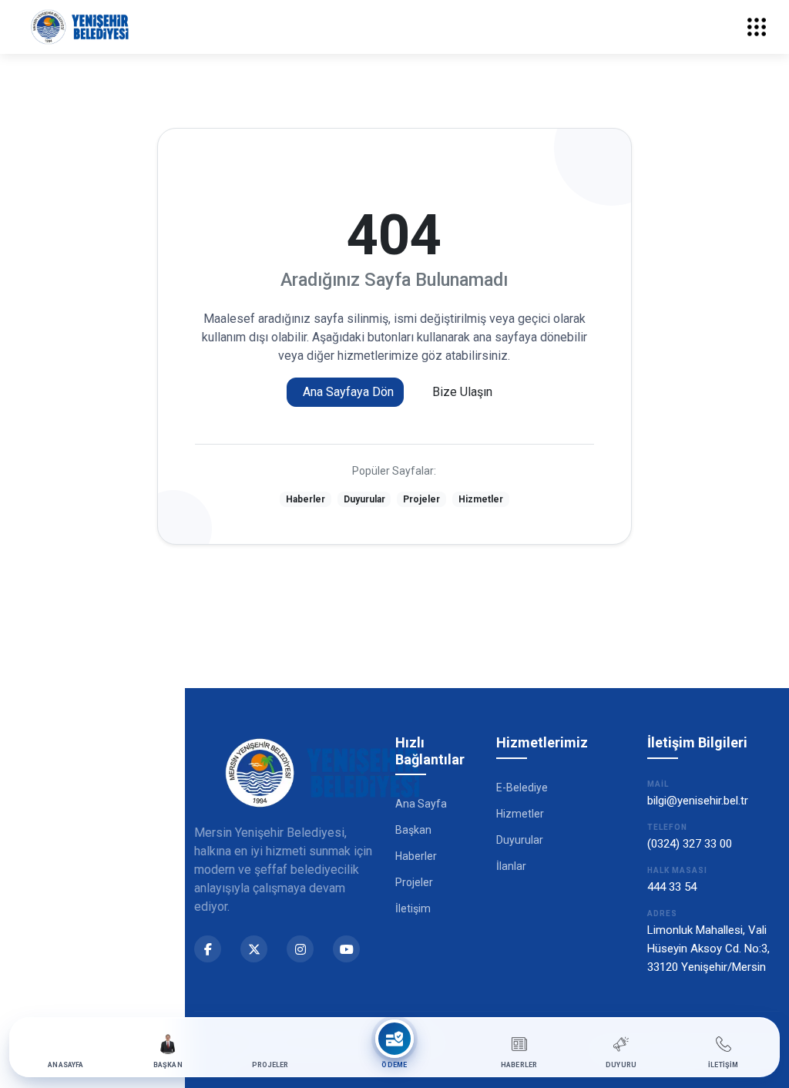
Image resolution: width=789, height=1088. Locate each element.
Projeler (421, 499)
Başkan (413, 830)
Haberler (305, 499)
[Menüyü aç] (757, 27)
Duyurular (364, 499)
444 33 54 (672, 887)
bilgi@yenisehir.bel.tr (697, 801)
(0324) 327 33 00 (689, 844)
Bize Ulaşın (462, 391)
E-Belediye (522, 787)
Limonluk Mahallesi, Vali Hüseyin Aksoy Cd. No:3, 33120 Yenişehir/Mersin (708, 948)
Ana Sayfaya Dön (348, 391)
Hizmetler (480, 499)
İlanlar (511, 866)
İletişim (413, 908)
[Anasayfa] (79, 27)
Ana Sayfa (421, 804)
